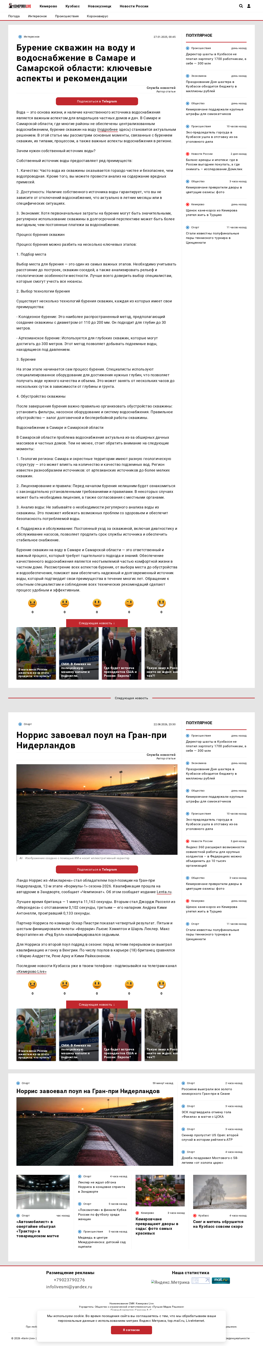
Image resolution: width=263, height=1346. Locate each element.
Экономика (198, 75)
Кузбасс (203, 1215)
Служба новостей (161, 88)
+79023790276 (69, 1279)
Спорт (195, 227)
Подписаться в (97, 101)
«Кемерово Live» (31, 971)
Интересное (32, 36)
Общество (197, 103)
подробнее (108, 129)
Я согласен (131, 1330)
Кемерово (197, 204)
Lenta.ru (164, 892)
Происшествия (201, 48)
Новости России (202, 153)
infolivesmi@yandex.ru (69, 1286)
